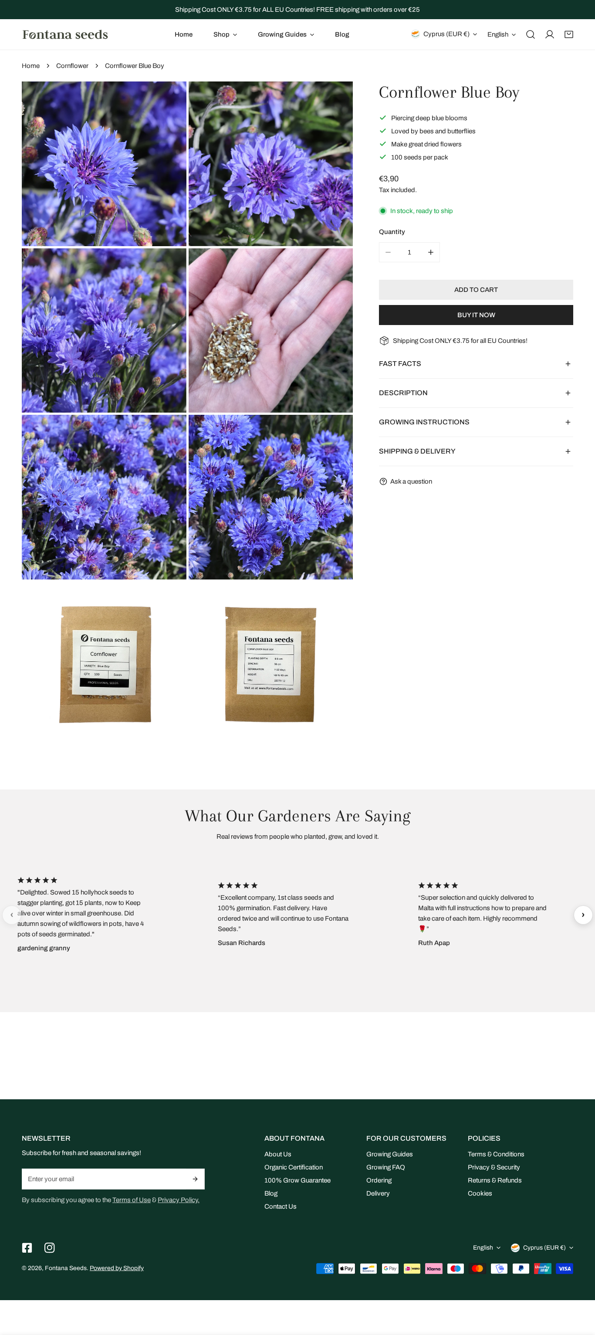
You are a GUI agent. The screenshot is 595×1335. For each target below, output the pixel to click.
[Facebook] (27, 1248)
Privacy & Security (494, 1167)
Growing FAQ (385, 1167)
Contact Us (280, 1206)
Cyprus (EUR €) (446, 33)
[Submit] (195, 1179)
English (497, 34)
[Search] (530, 34)
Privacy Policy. (178, 1199)
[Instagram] (49, 1248)
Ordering (379, 1180)
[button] (225, 34)
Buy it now (476, 315)
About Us (277, 1154)
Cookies (480, 1193)
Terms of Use (131, 1199)
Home (31, 65)
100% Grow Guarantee (297, 1180)
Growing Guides (389, 1154)
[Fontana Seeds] (65, 34)
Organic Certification (293, 1167)
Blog (270, 1193)
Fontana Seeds (66, 1268)
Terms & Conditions (496, 1154)
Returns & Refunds (495, 1180)
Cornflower (72, 65)
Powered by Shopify (117, 1268)
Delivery (378, 1193)
